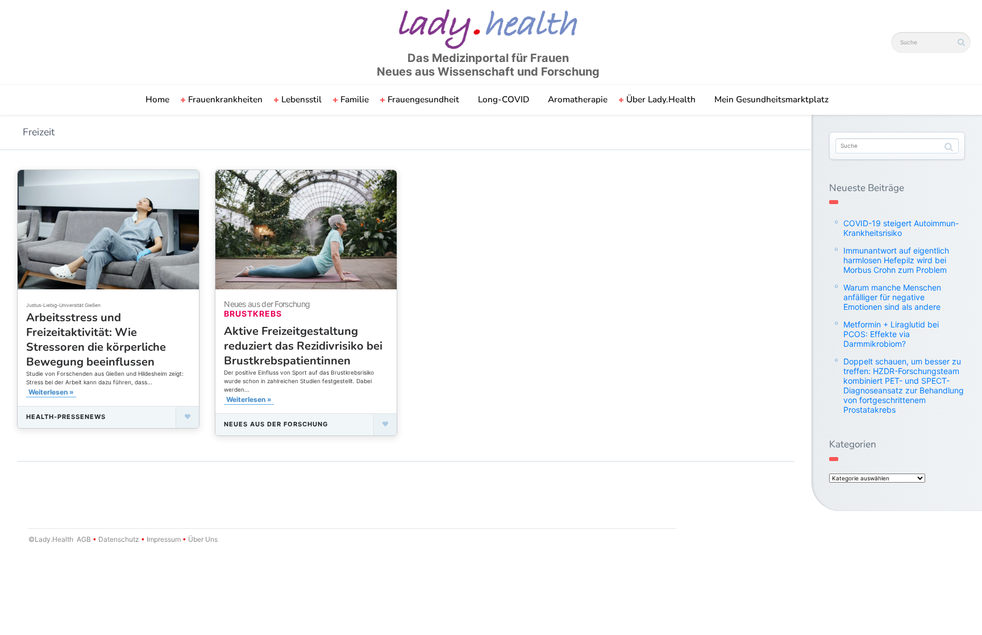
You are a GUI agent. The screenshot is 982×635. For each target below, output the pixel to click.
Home (157, 99)
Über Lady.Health (661, 99)
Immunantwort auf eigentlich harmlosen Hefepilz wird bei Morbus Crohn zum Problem (896, 260)
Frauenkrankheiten (225, 99)
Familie (354, 99)
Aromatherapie (577, 99)
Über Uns (202, 539)
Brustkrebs (253, 313)
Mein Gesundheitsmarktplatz (771, 99)
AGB (84, 539)
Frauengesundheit (423, 99)
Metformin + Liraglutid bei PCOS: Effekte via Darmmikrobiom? (891, 333)
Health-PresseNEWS (66, 417)
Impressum (163, 539)
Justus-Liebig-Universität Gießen (63, 305)
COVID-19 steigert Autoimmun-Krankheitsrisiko (901, 228)
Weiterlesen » (51, 392)
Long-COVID (503, 99)
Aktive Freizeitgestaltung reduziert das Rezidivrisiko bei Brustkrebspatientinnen (303, 345)
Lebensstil (301, 99)
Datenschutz (119, 539)
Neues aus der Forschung (276, 424)
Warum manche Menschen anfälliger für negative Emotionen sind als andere (892, 297)
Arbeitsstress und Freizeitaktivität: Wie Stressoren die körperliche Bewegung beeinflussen (96, 340)
